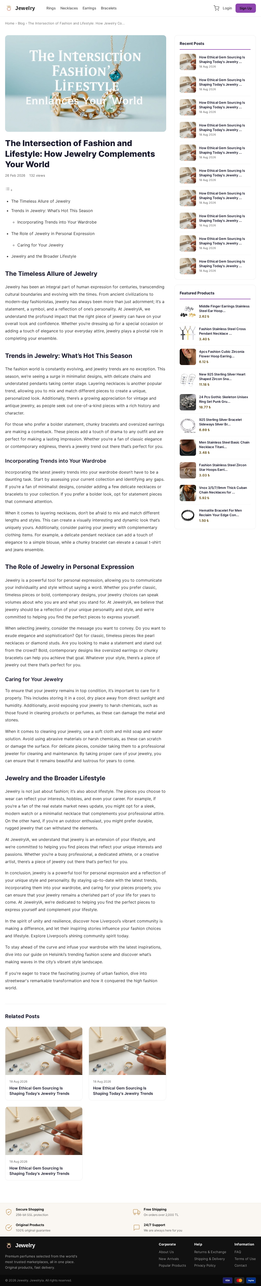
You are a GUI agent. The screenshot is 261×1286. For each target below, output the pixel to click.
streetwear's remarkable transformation (43, 980)
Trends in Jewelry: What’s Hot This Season (52, 210)
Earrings (89, 8)
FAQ (237, 1252)
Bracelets (109, 8)
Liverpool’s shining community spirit (81, 935)
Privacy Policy (205, 1265)
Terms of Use (245, 1259)
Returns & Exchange (210, 1252)
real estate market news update (72, 806)
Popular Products (172, 1265)
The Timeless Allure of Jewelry (40, 201)
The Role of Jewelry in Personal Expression (53, 233)
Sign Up (246, 8)
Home (10, 23)
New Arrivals (169, 1259)
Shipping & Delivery (209, 1259)
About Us (166, 1252)
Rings (51, 8)
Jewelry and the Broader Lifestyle (43, 256)
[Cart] (216, 8)
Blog (21, 23)
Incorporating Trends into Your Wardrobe (57, 222)
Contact (240, 1265)
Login (227, 8)
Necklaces (69, 8)
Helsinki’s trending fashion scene (80, 954)
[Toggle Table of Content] (9, 189)
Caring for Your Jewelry (40, 245)
